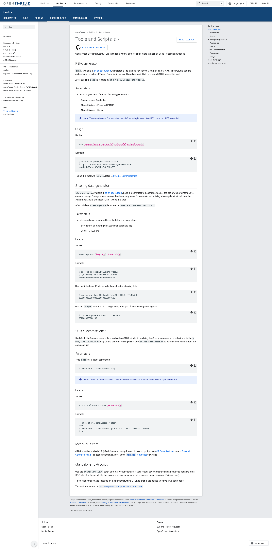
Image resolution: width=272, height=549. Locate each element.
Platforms (45, 3)
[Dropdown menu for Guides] (67, 3)
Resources (130, 3)
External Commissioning (125, 176)
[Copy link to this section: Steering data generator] (112, 186)
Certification (113, 3)
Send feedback (186, 40)
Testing (98, 3)
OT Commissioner (165, 451)
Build (25, 18)
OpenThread (80, 32)
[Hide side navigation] (34, 544)
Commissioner (80, 18)
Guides (59, 3)
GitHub (253, 3)
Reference (79, 3)
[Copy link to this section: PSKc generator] (100, 63)
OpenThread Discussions (168, 531)
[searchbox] (19, 27)
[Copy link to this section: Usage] (86, 129)
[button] (19, 101)
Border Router (58, 18)
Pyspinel (98, 18)
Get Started (9, 18)
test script (137, 454)
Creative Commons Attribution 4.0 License (146, 500)
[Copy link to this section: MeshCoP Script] (101, 444)
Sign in (265, 3)
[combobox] (210, 3)
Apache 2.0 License (78, 502)
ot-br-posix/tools (102, 70)
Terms (44, 543)
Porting (39, 18)
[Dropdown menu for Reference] (87, 3)
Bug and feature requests (168, 527)
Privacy (53, 543)
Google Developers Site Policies (115, 502)
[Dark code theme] (191, 141)
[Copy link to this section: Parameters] (93, 88)
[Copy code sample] (195, 141)
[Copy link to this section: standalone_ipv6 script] (110, 464)
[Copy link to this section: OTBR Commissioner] (108, 331)
